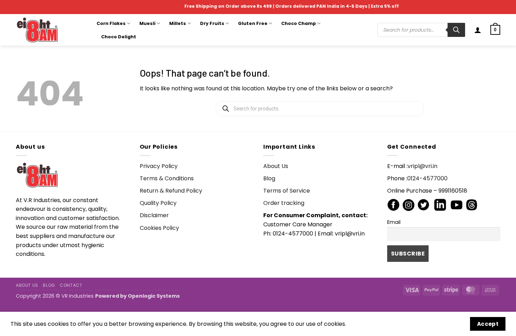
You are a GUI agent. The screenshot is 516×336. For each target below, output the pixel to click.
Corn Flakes (111, 23)
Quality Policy (158, 203)
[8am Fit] (51, 30)
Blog (269, 178)
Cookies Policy (159, 228)
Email (394, 222)
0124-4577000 (427, 178)
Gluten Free (252, 23)
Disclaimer (154, 215)
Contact (71, 285)
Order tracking (283, 203)
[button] (477, 30)
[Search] (456, 30)
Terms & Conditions (167, 178)
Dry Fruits (212, 23)
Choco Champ (298, 23)
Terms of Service (286, 191)
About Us (275, 166)
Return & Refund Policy (171, 191)
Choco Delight (118, 37)
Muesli (147, 23)
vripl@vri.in (422, 166)
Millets (177, 23)
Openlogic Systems (154, 295)
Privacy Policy (159, 166)
